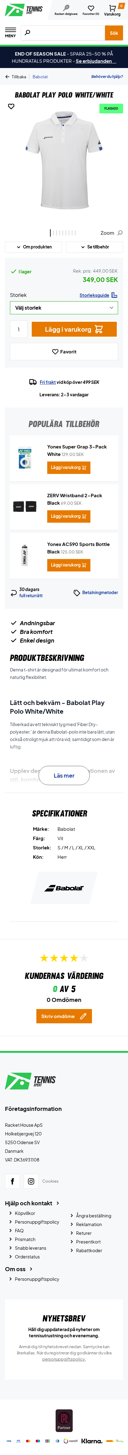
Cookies (50, 1181)
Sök (114, 33)
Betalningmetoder (100, 592)
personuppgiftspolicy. (64, 1359)
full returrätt (31, 595)
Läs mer (64, 775)
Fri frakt (48, 382)
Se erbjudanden (96, 61)
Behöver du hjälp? (107, 76)
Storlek (18, 295)
